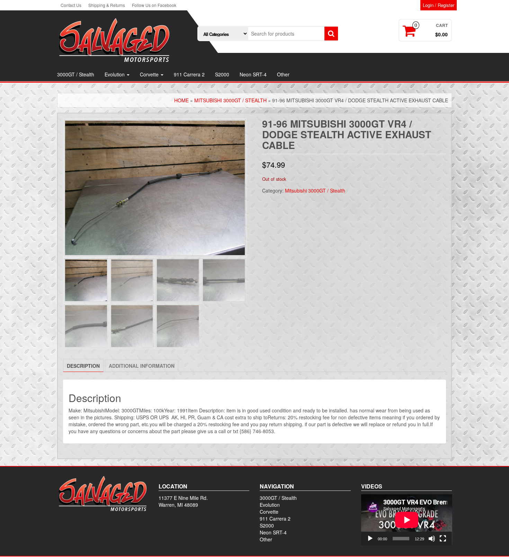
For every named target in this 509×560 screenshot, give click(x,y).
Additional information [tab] (142, 365)
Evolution (115, 74)
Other (283, 74)
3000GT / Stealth (75, 74)
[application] (406, 519)
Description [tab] (83, 365)
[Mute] (431, 538)
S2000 (222, 74)
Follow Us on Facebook (154, 5)
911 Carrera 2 (189, 74)
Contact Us (71, 5)
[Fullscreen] (442, 538)
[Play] (370, 538)
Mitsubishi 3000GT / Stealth (230, 100)
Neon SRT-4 (253, 74)
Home (181, 100)
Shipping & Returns (106, 5)
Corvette (150, 74)
